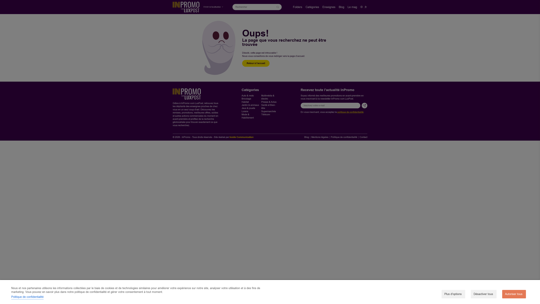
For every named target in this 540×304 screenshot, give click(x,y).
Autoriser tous (513, 294)
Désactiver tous (483, 294)
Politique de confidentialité (27, 297)
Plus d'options (453, 294)
